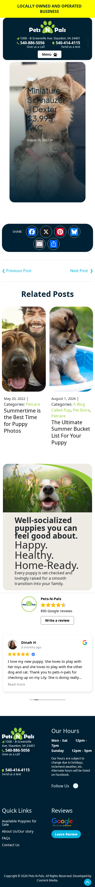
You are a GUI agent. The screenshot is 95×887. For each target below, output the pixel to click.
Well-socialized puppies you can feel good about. (46, 528)
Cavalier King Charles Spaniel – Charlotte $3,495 (25, 271)
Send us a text (70, 47)
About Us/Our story (17, 831)
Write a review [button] (57, 620)
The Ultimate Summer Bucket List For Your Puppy (70, 432)
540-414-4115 (67, 44)
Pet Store (81, 410)
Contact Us (10, 845)
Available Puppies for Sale (19, 823)
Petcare (33, 404)
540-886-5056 (32, 44)
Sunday (57, 750)
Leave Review (66, 834)
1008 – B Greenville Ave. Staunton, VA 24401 (49, 38)
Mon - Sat (59, 740)
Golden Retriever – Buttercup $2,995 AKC (70, 271)
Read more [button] (16, 684)
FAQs (6, 838)
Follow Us (60, 786)
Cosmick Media (47, 880)
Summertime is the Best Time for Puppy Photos (22, 420)
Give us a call (36, 47)
